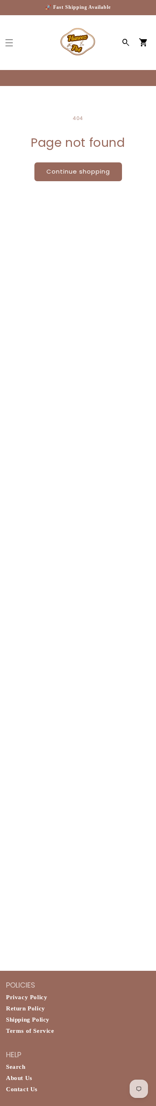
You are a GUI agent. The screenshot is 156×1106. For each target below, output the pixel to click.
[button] (9, 43)
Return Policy (25, 1008)
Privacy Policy (26, 997)
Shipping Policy (28, 1019)
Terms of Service (30, 1031)
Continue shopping (78, 171)
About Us (19, 1078)
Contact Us (22, 1089)
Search (16, 1067)
